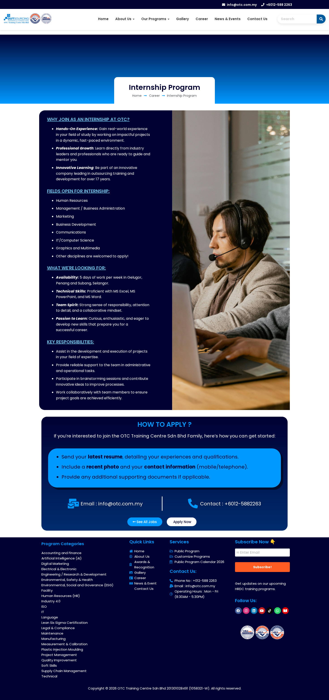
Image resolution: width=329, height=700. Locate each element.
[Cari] (321, 19)
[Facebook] (238, 610)
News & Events (228, 19)
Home (103, 19)
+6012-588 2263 (279, 4)
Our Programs (154, 19)
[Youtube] (261, 610)
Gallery (182, 19)
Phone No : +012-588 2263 (196, 580)
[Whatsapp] (277, 610)
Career (202, 19)
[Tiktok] (269, 610)
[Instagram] (246, 610)
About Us (123, 19)
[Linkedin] (254, 610)
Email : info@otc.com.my (195, 586)
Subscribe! (262, 567)
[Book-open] (285, 610)
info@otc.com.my (242, 4)
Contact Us (257, 19)
